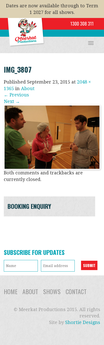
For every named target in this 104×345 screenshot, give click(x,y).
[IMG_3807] (52, 136)
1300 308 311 (82, 23)
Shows (52, 291)
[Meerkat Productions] (26, 24)
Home (10, 291)
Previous (16, 94)
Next (12, 101)
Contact (76, 291)
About (28, 88)
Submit (89, 265)
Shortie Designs (82, 322)
